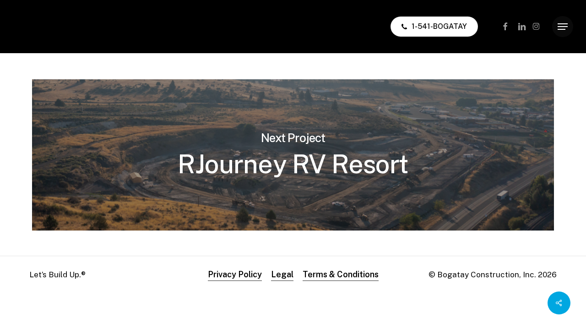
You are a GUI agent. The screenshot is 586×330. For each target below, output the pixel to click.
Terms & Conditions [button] (341, 274)
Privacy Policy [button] (235, 274)
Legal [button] (282, 274)
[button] (562, 27)
